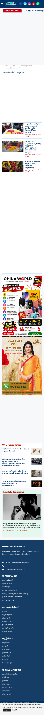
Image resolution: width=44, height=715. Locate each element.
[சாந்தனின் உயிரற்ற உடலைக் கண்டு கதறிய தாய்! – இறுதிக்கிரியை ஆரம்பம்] (12, 128)
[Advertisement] (22, 38)
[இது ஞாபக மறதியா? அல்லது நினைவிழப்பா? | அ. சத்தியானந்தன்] (36, 483)
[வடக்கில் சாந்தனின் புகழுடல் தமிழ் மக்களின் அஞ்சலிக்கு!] (12, 166)
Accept (7, 710)
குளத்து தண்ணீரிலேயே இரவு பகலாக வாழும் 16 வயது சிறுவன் (15, 472)
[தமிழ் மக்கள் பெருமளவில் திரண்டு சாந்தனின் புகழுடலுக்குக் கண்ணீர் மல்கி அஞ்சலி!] (12, 146)
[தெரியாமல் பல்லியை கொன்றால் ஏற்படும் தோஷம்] (36, 451)
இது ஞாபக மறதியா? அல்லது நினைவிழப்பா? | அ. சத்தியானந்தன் (14, 483)
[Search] (42, 4)
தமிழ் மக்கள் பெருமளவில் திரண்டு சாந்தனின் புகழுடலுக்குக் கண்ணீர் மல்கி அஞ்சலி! (33, 147)
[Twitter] (25, 3)
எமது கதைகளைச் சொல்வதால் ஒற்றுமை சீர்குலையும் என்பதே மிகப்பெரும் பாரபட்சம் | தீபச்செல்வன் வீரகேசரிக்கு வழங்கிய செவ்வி (21, 526)
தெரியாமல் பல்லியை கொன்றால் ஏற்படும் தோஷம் (15, 450)
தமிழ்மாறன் (30, 135)
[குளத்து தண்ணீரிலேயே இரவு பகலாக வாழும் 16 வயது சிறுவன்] (36, 473)
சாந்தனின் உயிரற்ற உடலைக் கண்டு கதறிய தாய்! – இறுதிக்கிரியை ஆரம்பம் (32, 128)
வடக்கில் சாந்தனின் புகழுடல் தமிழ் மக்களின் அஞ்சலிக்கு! (32, 165)
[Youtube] (33, 3)
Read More (16, 710)
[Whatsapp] (37, 3)
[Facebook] (20, 3)
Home (6, 66)
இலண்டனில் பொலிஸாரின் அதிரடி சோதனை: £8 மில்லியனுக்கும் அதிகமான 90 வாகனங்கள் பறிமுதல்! (14, 462)
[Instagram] (29, 3)
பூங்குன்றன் (9, 530)
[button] (24, 10)
